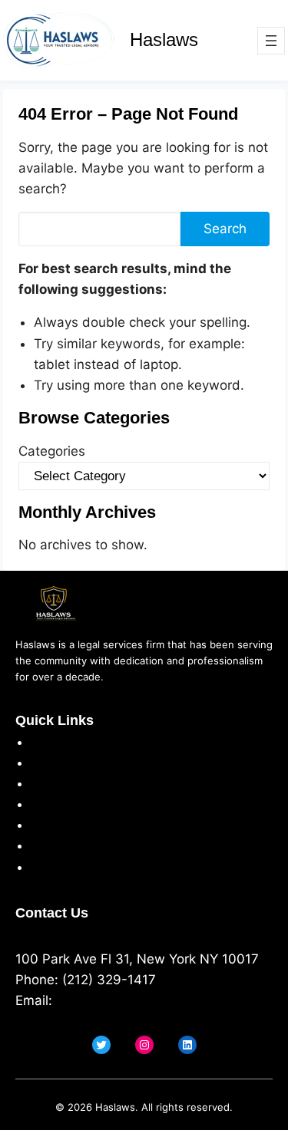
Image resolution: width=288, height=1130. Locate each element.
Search (225, 228)
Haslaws (164, 39)
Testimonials (69, 824)
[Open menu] (271, 40)
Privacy (53, 762)
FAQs (46, 845)
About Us (60, 741)
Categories (51, 451)
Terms (50, 783)
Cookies (55, 804)
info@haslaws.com (114, 1000)
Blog (44, 867)
